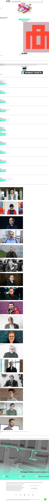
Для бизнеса (19, 1)
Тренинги (16, 1)
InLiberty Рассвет (32, 438)
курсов (43, 438)
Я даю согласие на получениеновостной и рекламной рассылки (34, 488)
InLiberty (7, 438)
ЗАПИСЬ (19, 19)
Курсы (13, 1)
